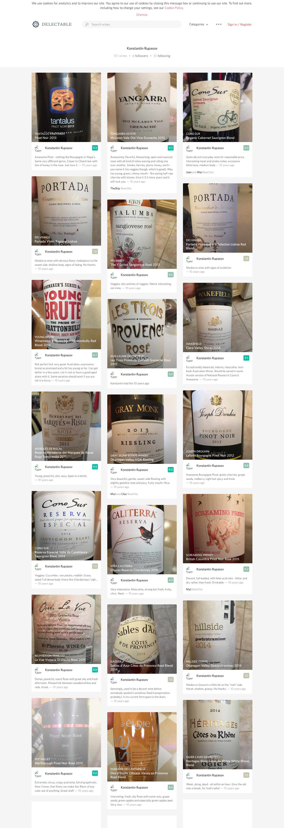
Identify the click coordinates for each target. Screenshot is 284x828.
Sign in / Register (240, 24)
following (164, 56)
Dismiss (141, 15)
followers (141, 56)
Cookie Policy (174, 8)
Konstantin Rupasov (59, 148)
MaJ (113, 494)
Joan (188, 172)
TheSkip (115, 188)
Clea (124, 494)
